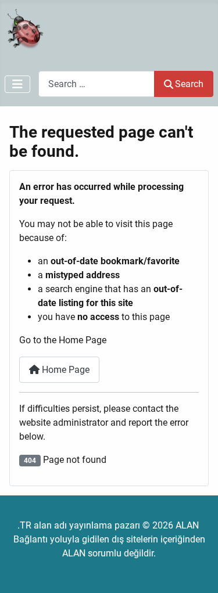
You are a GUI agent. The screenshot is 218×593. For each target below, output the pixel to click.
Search (189, 83)
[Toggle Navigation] (17, 84)
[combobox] (96, 84)
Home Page (65, 369)
